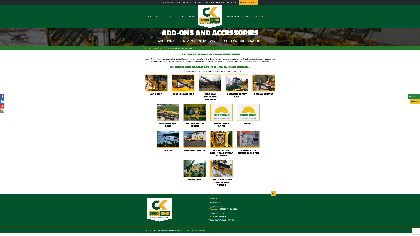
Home (146, 48)
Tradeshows (243, 16)
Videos (192, 16)
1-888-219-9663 (185, 2)
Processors (153, 16)
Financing (229, 16)
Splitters (166, 16)
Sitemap (202, 231)
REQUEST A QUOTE (248, 2)
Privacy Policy (179, 231)
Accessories (180, 16)
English (412, 96)
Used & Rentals (260, 16)
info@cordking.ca (219, 217)
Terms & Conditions (191, 231)
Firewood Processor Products (162, 48)
